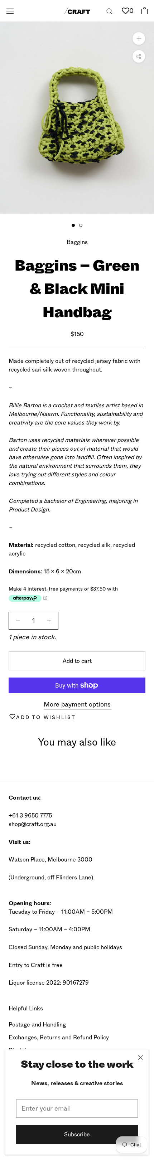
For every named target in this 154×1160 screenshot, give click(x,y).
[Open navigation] (10, 11)
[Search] (109, 10)
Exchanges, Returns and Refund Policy (59, 1037)
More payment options (77, 704)
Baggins (77, 242)
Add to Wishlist (46, 717)
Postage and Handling (37, 1024)
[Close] (140, 1057)
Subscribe (77, 1134)
